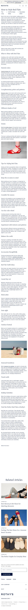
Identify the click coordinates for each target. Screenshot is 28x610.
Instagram (8, 579)
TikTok (14, 579)
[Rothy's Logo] (4, 5)
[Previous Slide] (2, 2)
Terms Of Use (4, 604)
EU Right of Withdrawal (6, 605)
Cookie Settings (12, 604)
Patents (15, 602)
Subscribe (6, 574)
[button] (20, 5)
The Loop (2, 12)
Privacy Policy (22, 602)
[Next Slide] (26, 2)
